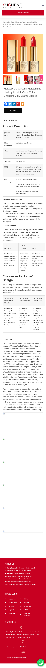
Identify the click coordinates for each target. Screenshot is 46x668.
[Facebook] (6, 104)
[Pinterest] (18, 104)
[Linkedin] (14, 104)
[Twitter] (10, 104)
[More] (22, 104)
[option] (23, 54)
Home (5, 22)
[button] (42, 5)
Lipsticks (18, 22)
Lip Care (11, 22)
